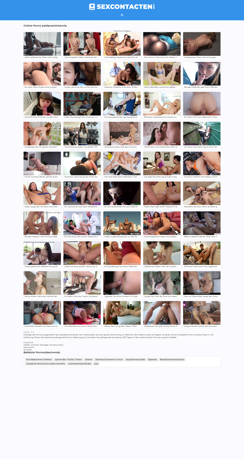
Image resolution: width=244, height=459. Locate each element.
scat (96, 364)
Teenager (44, 345)
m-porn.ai (28, 342)
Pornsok (28, 349)
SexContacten (126, 7)
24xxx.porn (29, 347)
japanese (152, 359)
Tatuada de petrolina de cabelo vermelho (45, 364)
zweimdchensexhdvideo (79, 364)
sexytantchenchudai (135, 359)
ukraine (88, 359)
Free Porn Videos (122, 31)
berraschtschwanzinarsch (172, 359)
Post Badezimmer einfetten (39, 359)
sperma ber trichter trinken (68, 359)
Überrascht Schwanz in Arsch (109, 359)
